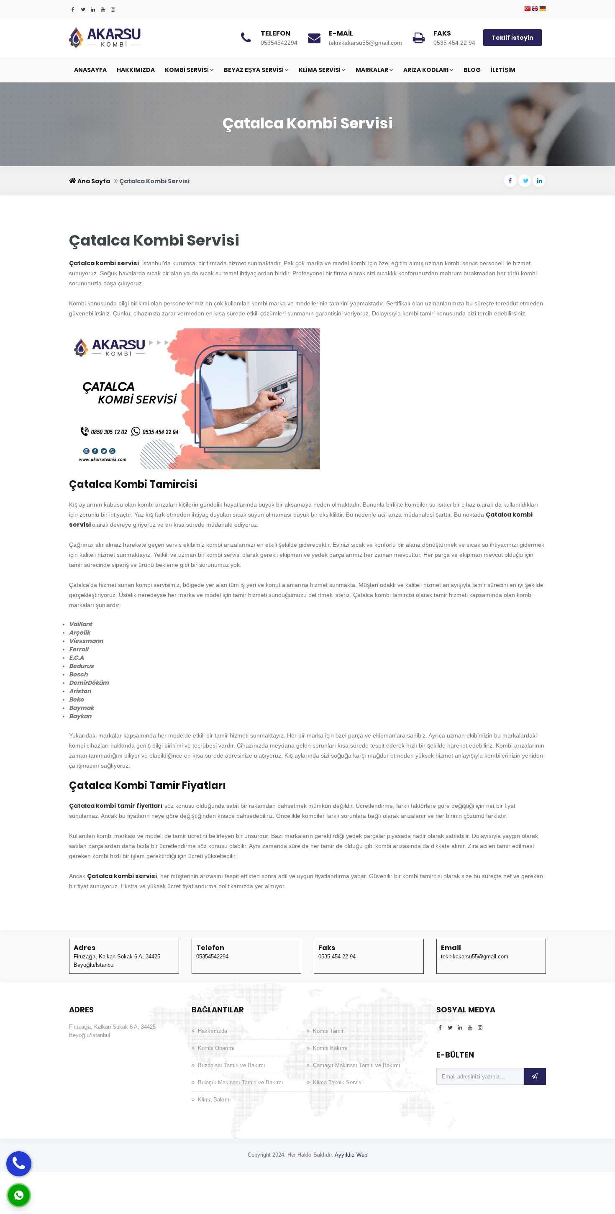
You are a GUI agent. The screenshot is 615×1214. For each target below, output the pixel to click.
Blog (472, 70)
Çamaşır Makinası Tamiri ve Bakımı (356, 1065)
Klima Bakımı (214, 1099)
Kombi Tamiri (329, 1031)
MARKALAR (372, 70)
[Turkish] (527, 9)
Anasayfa (90, 70)
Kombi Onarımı (216, 1048)
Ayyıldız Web (351, 1155)
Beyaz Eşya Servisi (254, 70)
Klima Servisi (320, 70)
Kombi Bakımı (330, 1048)
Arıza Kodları (425, 70)
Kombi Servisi (187, 70)
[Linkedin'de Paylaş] (539, 180)
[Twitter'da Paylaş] (524, 180)
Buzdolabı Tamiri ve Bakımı (231, 1065)
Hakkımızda (136, 70)
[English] (535, 9)
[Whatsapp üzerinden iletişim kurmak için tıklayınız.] (19, 1195)
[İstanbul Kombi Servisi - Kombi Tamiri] (132, 37)
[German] (542, 9)
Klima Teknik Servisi (338, 1082)
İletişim (503, 70)
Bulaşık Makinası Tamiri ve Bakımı (240, 1082)
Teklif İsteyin (512, 37)
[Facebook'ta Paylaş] (510, 180)
